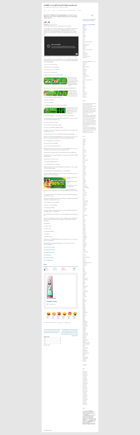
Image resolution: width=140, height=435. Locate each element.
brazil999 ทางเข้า (59, 243)
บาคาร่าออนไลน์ (85, 53)
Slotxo (84, 258)
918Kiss (84, 149)
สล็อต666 (84, 308)
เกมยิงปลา (84, 330)
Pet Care (84, 211)
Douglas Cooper (52, 301)
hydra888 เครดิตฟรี (86, 187)
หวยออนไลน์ (85, 57)
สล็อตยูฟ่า (84, 320)
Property (84, 230)
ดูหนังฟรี (84, 46)
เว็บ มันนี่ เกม (85, 338)
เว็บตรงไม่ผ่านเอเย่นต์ (86, 343)
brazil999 (51, 322)
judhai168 (84, 71)
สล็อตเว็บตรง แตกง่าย (86, 66)
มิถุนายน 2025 (85, 389)
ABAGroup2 (84, 154)
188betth (84, 91)
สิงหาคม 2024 (85, 403)
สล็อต (83, 303)
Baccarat (84, 161)
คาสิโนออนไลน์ (85, 279)
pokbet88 (84, 229)
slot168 (84, 65)
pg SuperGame (85, 215)
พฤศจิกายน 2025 (85, 383)
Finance (84, 178)
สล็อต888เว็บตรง (85, 312)
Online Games (85, 208)
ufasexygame (85, 272)
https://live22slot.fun (86, 44)
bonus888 (84, 73)
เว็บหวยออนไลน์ (85, 350)
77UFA (84, 148)
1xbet (83, 145)
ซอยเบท (84, 282)
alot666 (84, 158)
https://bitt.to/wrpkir (47, 254)
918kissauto (84, 150)
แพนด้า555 (84, 359)
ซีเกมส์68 (84, 283)
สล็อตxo (84, 318)
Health (84, 183)
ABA (83, 153)
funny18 (84, 412)
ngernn (84, 207)
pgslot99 (84, 226)
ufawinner (84, 274)
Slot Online (84, 254)
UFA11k (84, 267)
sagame (84, 31)
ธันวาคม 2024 (85, 397)
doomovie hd (85, 92)
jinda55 (87, 412)
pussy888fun (85, 236)
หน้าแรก (45, 10)
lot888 (84, 199)
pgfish (84, 217)
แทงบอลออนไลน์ (85, 357)
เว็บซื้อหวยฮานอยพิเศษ (86, 342)
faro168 (84, 175)
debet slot (84, 171)
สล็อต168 (84, 304)
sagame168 (84, 242)
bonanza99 (84, 166)
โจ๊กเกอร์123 (84, 28)
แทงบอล (84, 355)
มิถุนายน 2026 (85, 374)
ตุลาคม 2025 (85, 384)
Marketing (84, 205)
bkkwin (84, 165)
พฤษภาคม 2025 (85, 391)
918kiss (84, 27)
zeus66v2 (84, 275)
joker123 (84, 32)
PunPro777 (84, 232)
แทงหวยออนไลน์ (85, 358)
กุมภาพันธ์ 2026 (85, 379)
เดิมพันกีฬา (84, 337)
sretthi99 (84, 261)
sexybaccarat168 (85, 251)
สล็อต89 (84, 313)
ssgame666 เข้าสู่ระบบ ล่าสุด (87, 262)
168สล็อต (84, 141)
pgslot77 (84, 225)
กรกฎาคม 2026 (85, 372)
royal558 (84, 240)
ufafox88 (84, 271)
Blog (49, 10)
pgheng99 (84, 220)
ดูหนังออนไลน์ (85, 29)
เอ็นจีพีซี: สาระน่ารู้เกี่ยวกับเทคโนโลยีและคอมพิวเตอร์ (60, 5)
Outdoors (84, 209)
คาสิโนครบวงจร (85, 278)
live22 (83, 196)
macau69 (84, 203)
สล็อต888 (84, 311)
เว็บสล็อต (84, 349)
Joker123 (84, 191)
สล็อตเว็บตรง (85, 69)
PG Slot (84, 213)
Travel (84, 266)
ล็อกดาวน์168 (85, 300)
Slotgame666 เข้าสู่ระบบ (86, 257)
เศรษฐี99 (84, 354)
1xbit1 (84, 146)
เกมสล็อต (84, 332)
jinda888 (84, 190)
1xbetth (84, 83)
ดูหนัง (83, 33)
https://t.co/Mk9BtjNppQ (48, 260)
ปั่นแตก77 (84, 295)
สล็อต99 (84, 316)
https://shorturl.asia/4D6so (49, 257)
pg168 (84, 216)
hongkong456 (85, 186)
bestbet (84, 162)
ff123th (84, 177)
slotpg (84, 81)
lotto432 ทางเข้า (85, 200)
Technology (84, 265)
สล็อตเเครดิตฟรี (85, 325)
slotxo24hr (84, 259)
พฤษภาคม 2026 (85, 375)
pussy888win (85, 237)
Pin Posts (79, 10)
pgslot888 (84, 87)
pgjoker (84, 221)
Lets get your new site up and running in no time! (67, 10)
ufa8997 (84, 269)
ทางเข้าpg (84, 287)
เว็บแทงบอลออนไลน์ (86, 353)
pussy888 (84, 35)
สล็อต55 (84, 305)
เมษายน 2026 (85, 376)
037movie (84, 138)
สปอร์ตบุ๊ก (84, 301)
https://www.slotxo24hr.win (87, 79)
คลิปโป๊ (84, 82)
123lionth (84, 140)
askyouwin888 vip (85, 159)
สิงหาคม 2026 (85, 371)
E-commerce (85, 174)
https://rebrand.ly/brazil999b (49, 249)
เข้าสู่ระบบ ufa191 (85, 333)
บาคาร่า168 (84, 290)
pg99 (83, 415)
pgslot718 (84, 224)
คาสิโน (84, 276)
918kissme (84, 152)
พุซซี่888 (84, 299)
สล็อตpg (84, 317)
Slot (83, 253)
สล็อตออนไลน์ (85, 54)
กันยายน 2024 (85, 401)
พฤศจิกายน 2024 (85, 399)
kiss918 (84, 89)
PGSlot (84, 223)
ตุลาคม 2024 (85, 400)
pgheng (84, 219)
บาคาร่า (84, 37)
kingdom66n (85, 195)
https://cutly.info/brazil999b (49, 252)
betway (84, 163)
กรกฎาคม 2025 (85, 388)
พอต (83, 297)
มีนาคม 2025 (85, 393)
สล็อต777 (84, 309)
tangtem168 (85, 263)
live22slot (84, 198)
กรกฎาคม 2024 (85, 404)
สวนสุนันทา (84, 326)
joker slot (84, 95)
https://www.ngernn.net (86, 56)
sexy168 (84, 249)
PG (83, 212)
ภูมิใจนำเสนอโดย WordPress (48, 430)
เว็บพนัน (84, 346)
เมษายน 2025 (85, 392)
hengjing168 (85, 184)
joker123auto (85, 192)
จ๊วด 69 (84, 280)
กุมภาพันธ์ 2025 (85, 395)
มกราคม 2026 (85, 380)
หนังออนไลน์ (85, 328)
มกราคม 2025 (85, 396)
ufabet (84, 270)
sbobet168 (84, 246)
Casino (84, 170)
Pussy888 (84, 234)
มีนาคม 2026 (85, 378)
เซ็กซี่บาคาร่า (85, 336)
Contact (54, 10)
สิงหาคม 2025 (85, 387)
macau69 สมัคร (85, 204)
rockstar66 (84, 238)
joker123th (84, 194)
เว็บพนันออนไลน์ (85, 347)
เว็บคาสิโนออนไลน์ (85, 339)
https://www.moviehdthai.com (88, 49)
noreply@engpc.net (52, 304)
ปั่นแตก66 (84, 52)
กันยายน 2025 (85, 385)
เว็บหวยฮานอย (85, 351)
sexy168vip (84, 250)
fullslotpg (84, 179)
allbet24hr (84, 156)
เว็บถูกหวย (84, 345)
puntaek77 (84, 233)
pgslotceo (84, 228)
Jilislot (83, 188)
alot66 (84, 157)
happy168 (84, 182)
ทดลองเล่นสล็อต (85, 286)
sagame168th (85, 244)
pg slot (84, 39)
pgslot (84, 40)
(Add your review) (47, 344)
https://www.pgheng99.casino (87, 41)
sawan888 (84, 245)
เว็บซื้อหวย (84, 341)
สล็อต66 (84, 307)
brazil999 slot (49, 140)
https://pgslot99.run (86, 75)
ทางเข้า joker (85, 94)
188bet (84, 142)
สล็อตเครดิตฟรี (85, 322)
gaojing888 (84, 180)
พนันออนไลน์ (85, 296)
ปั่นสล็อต (84, 292)
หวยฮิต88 (84, 329)
